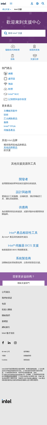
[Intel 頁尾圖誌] (7, 401)
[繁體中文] (37, 3)
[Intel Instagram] (15, 343)
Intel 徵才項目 (8, 333)
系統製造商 (23, 258)
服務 (6, 122)
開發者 (23, 179)
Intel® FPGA (10, 126)
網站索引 (6, 327)
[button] (23, 197)
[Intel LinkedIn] (9, 343)
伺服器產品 (9, 130)
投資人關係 (7, 309)
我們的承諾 (7, 298)
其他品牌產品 (10, 147)
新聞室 (5, 321)
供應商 (23, 207)
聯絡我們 (6, 315)
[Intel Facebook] (3, 343)
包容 (4, 304)
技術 (6, 114)
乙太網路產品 (10, 118)
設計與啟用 (23, 192)
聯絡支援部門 (24, 283)
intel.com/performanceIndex (13, 374)
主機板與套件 (10, 110)
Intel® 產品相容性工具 (23, 232)
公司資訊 (6, 292)
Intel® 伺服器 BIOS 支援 (23, 245)
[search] (6, 33)
